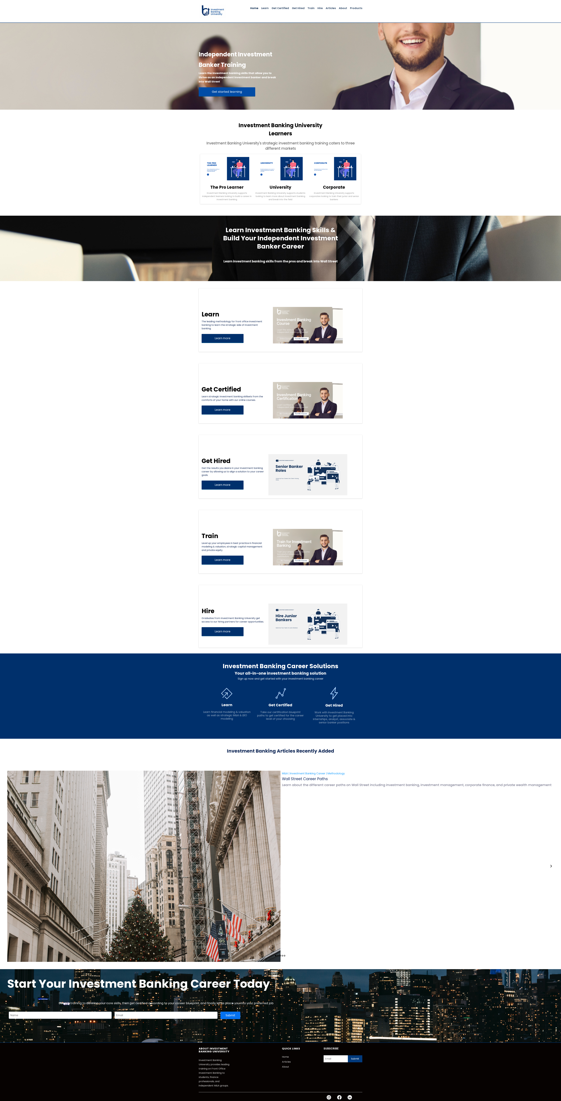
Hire (320, 8)
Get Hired (298, 8)
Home (254, 8)
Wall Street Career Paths (305, 779)
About (343, 8)
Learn (265, 8)
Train (311, 8)
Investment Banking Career (307, 773)
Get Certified (280, 8)
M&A (285, 773)
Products (356, 8)
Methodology (336, 773)
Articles (331, 8)
